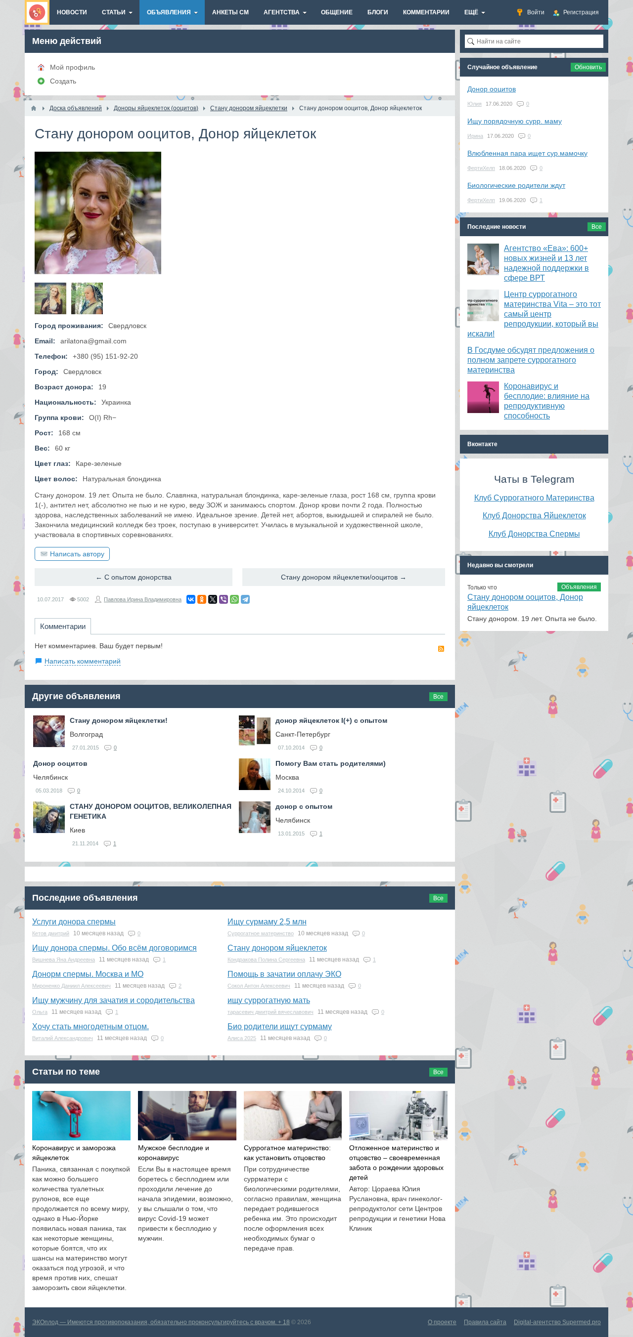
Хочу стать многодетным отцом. (90, 1026)
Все (438, 696)
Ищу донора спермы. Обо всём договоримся (114, 948)
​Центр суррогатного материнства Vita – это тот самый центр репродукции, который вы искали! (534, 314)
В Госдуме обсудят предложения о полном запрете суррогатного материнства (530, 360)
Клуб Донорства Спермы (534, 533)
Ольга (39, 1012)
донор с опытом (303, 806)
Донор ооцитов (60, 763)
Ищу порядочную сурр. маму (514, 121)
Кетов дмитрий (50, 933)
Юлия (474, 104)
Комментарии (63, 626)
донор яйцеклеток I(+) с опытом (331, 720)
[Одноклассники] (201, 599)
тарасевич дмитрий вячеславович (270, 1012)
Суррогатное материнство (260, 933)
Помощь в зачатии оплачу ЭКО (284, 974)
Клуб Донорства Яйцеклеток (534, 515)
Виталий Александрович (62, 1038)
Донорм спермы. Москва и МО (87, 974)
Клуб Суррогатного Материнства (534, 497)
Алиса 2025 (241, 1038)
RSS (441, 649)
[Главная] (34, 108)
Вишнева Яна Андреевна (63, 959)
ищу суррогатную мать (268, 1000)
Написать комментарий (83, 661)
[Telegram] (245, 599)
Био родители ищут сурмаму (279, 1026)
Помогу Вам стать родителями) (330, 763)
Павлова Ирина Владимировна (142, 599)
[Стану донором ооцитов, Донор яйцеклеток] (50, 298)
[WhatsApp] (234, 599)
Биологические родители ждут (516, 185)
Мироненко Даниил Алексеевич (71, 986)
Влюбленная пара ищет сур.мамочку (527, 153)
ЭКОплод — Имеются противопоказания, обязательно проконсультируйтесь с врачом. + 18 (161, 1322)
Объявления (579, 587)
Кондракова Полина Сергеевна (266, 959)
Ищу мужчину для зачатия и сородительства (113, 1000)
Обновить (588, 67)
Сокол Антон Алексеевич (258, 986)
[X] (212, 599)
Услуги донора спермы (74, 922)
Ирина (475, 136)
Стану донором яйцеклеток (277, 948)
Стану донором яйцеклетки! (119, 720)
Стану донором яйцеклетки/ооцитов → (344, 577)
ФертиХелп (481, 168)
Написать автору (77, 554)
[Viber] (223, 599)
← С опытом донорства (133, 577)
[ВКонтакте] (190, 599)
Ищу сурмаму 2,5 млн (267, 922)
